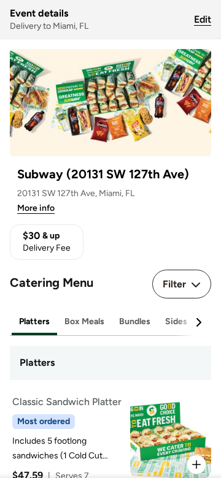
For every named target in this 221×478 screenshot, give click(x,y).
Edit (202, 19)
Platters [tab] (34, 321)
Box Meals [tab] (84, 321)
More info (36, 208)
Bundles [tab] (134, 321)
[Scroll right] (198, 322)
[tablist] (110, 322)
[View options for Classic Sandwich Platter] (196, 464)
